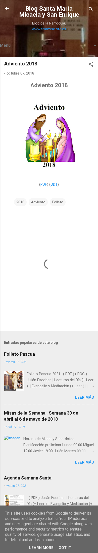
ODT (54, 184)
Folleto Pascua (19, 354)
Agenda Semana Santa (28, 477)
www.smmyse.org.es (49, 29)
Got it (65, 547)
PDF (43, 184)
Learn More (41, 547)
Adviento (38, 202)
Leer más (84, 397)
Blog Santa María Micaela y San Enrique (49, 11)
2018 (20, 202)
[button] (91, 65)
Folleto (57, 202)
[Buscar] (91, 10)
